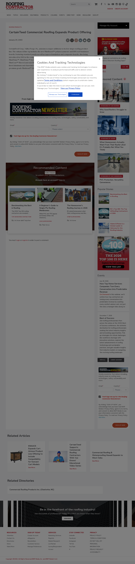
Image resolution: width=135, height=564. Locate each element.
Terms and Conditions (53, 80)
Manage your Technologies (57, 94)
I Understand (75, 94)
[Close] (99, 59)
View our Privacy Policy (70, 88)
